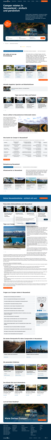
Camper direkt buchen (43, 198)
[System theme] (45, 437)
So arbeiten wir (33, 427)
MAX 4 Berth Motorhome (8, 72)
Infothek (33, 1)
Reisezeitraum (32, 37)
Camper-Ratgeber (14, 430)
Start (7, 37)
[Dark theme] (47, 437)
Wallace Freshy (29, 72)
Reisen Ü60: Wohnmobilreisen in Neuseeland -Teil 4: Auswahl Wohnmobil (8, 392)
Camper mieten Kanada (6, 429)
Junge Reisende (24, 429)
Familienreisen (23, 428)
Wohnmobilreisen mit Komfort (25, 430)
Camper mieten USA (6, 430)
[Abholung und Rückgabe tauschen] (17, 38)
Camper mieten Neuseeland (7, 428)
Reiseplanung (20, 1)
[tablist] (24, 51)
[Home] (3, 43)
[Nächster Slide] (5, 79)
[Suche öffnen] (40, 1)
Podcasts (41, 428)
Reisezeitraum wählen (33, 38)
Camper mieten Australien (6, 427)
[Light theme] (46, 437)
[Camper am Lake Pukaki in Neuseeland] (14, 237)
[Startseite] (6, 1)
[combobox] (11, 38)
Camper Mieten (14, 1)
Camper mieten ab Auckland (33, 354)
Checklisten (13, 429)
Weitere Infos (13, 89)
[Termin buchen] (39, 310)
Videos (41, 427)
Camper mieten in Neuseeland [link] (14, 43)
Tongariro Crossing (7, 371)
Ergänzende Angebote (34, 430)
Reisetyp (24, 1)
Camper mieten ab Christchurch (10, 354)
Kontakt (45, 310)
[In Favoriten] (12, 98)
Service (29, 1)
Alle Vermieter (32, 429)
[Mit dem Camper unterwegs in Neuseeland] (33, 124)
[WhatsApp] (37, 310)
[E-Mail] (41, 310)
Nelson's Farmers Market (42, 371)
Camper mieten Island (6, 434)
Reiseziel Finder (14, 427)
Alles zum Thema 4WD (25, 427)
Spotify (46, 219)
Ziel (19, 37)
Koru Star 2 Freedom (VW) (19, 72)
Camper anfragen (44, 1)
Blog (40, 429)
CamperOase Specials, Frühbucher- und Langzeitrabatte (20, 88)
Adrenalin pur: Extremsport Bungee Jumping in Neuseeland (42, 392)
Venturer (39, 72)
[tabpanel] (25, 67)
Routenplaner (14, 428)
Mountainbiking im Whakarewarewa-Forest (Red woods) (31, 372)
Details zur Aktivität (7, 375)
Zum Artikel (5, 188)
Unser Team (32, 428)
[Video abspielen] (25, 31)
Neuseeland (6, 43)
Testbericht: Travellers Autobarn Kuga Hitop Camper (18, 392)
